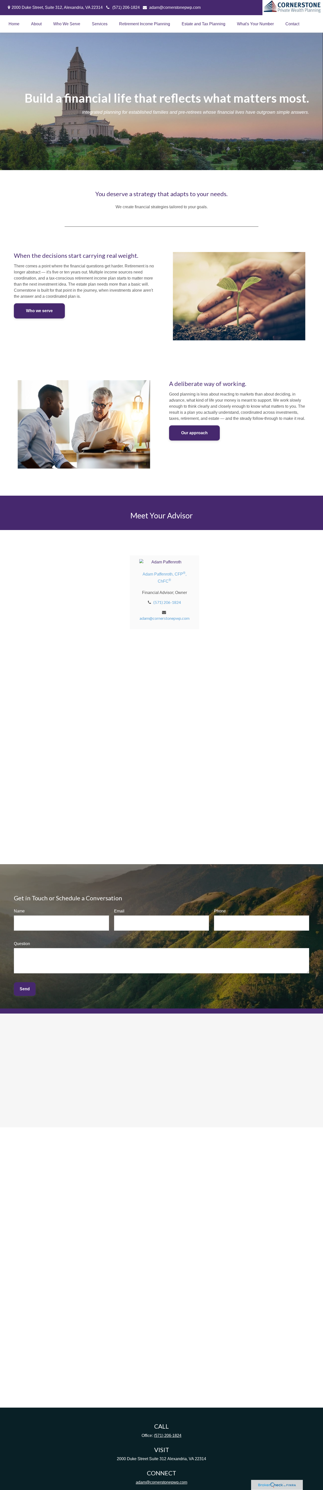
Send (25, 989)
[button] (14, 24)
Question (22, 944)
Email (119, 911)
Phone (220, 911)
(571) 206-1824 (126, 7)
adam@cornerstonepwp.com (175, 7)
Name (19, 911)
